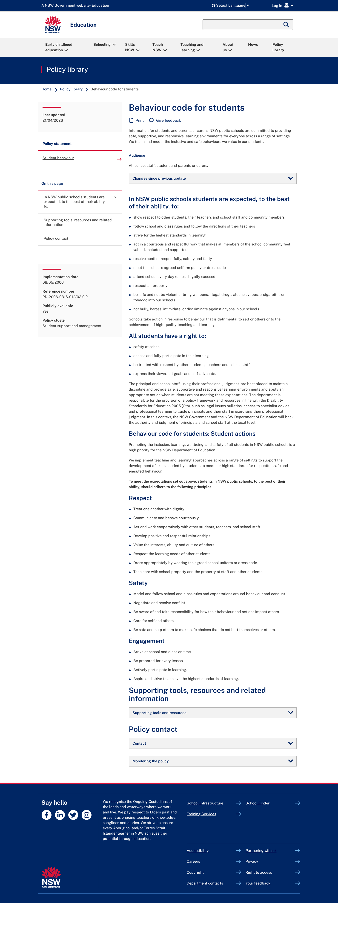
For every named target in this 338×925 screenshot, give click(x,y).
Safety (138, 582)
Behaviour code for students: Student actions (192, 433)
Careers (193, 861)
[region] (80, 259)
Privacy (252, 861)
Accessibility (198, 850)
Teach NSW (157, 47)
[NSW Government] (51, 877)
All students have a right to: (167, 335)
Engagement (147, 640)
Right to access (259, 872)
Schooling (102, 44)
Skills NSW (130, 47)
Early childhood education (58, 47)
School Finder (257, 803)
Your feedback (258, 883)
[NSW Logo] (53, 24)
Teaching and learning (191, 47)
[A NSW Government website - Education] (76, 5)
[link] (115, 196)
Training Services (211, 814)
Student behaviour (58, 158)
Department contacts (205, 883)
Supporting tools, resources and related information (78, 222)
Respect (140, 497)
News (253, 44)
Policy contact (56, 238)
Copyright (195, 872)
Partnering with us (261, 850)
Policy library (278, 47)
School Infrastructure (211, 803)
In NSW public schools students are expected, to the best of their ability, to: (75, 201)
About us (228, 47)
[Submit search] (286, 24)
